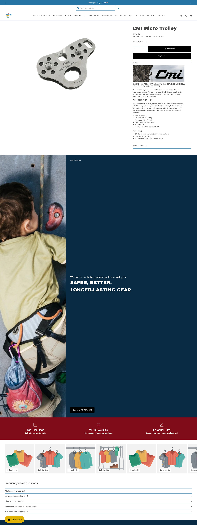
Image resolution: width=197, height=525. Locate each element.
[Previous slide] (5, 2)
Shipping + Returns (140, 146)
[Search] (181, 15)
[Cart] (190, 15)
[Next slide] (189, 2)
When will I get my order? (15, 501)
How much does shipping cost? (17, 511)
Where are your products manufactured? (21, 506)
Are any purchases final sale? (16, 496)
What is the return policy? (15, 491)
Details (135, 63)
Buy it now (161, 56)
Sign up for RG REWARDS (82, 410)
